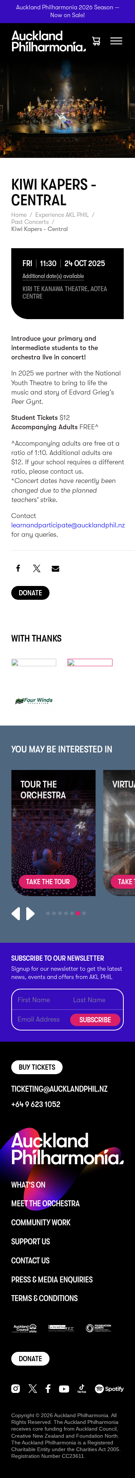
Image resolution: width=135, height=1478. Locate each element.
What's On (28, 1184)
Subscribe (95, 1020)
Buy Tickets (37, 1067)
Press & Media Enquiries (52, 1279)
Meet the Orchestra (45, 1203)
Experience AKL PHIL (62, 215)
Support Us (30, 1241)
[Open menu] (116, 41)
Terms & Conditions (44, 1298)
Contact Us (30, 1260)
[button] (17, 568)
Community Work (40, 1222)
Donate (30, 593)
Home (19, 215)
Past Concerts (30, 222)
